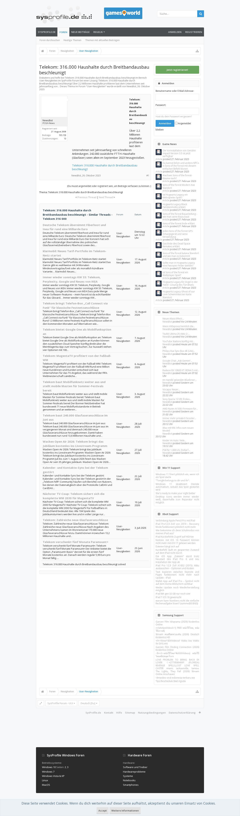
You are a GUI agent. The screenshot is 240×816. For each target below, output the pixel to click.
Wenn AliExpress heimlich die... (179, 326)
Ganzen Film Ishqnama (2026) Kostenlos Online (177, 623)
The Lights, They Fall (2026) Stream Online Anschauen (177, 673)
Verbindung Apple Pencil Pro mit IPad (175, 520)
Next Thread (106, 197)
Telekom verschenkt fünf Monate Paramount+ (75, 542)
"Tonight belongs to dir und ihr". (173, 480)
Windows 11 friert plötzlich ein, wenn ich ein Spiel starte (177, 476)
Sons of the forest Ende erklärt (179, 223)
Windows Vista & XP (53, 776)
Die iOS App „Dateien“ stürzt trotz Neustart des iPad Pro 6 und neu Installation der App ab (177, 559)
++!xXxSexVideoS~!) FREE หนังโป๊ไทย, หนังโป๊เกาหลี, (177, 629)
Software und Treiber (135, 767)
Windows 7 (48, 771)
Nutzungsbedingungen (152, 712)
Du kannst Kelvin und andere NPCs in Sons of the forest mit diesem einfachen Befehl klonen (181, 165)
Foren (63, 32)
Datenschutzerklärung (182, 712)
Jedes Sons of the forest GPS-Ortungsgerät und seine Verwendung (178, 233)
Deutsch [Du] (88, 703)
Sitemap (130, 712)
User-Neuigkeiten (96, 86)
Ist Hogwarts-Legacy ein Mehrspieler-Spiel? (175, 196)
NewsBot (167, 321)
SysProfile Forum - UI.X (60, 703)
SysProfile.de (47, 32)
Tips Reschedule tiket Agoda (171, 681)
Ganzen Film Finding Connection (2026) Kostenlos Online (177, 648)
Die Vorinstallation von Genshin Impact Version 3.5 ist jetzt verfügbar (179, 153)
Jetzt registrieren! (177, 69)
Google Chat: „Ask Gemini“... (177, 360)
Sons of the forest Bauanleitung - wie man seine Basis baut (180, 215)
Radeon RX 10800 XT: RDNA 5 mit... (181, 370)
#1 (147, 175)
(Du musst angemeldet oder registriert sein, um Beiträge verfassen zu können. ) (109, 186)
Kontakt (108, 712)
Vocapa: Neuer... (171, 389)
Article (159, 159)
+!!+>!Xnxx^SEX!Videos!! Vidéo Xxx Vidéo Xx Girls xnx (177, 642)
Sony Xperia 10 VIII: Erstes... (177, 399)
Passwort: (161, 105)
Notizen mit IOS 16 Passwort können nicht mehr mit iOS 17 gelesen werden (177, 541)
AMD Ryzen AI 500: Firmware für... (180, 408)
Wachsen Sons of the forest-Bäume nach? (177, 177)
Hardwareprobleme (134, 771)
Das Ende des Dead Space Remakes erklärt (176, 245)
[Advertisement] (100, 120)
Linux (45, 780)
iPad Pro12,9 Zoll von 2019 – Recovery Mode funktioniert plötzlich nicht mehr (177, 525)
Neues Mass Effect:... (173, 318)
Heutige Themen (72, 40)
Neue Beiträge (80, 32)
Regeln (98, 32)
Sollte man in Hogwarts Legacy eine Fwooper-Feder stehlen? (179, 264)
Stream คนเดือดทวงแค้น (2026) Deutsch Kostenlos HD (177, 636)
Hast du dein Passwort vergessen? (174, 116)
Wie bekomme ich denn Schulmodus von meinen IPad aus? (177, 532)
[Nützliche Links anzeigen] (197, 51)
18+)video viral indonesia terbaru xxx (175, 677)
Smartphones (131, 784)
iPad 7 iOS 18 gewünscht (168, 597)
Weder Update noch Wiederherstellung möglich (177, 589)
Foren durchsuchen (50, 40)
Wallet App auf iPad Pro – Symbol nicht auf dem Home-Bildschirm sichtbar (177, 582)
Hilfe (119, 712)
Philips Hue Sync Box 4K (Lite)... (179, 351)
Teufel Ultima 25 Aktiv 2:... (176, 333)
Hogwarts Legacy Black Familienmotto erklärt (175, 206)
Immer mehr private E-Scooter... (179, 418)
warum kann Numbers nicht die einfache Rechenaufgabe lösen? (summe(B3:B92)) (177, 602)
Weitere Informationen (125, 810)
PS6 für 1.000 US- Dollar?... (176, 450)
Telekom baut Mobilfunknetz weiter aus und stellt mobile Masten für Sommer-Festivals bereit (74, 386)
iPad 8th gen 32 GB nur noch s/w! (173, 593)
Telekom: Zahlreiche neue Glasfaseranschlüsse (75, 520)
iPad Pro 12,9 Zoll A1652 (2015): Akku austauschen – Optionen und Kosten (177, 567)
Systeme (128, 776)
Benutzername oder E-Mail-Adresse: (175, 91)
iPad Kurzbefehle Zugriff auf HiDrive (175, 536)
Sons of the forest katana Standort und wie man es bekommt (181, 255)
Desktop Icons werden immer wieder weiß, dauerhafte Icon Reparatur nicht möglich (177, 499)
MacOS (46, 784)
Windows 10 (49, 767)
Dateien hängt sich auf (167, 546)
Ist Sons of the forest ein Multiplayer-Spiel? (175, 274)
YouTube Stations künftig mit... (178, 341)
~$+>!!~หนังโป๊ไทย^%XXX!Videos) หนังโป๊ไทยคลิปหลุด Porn (177, 655)
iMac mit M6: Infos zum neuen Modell (178, 429)
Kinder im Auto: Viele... (174, 440)
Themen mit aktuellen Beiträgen (102, 40)
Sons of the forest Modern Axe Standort (179, 186)
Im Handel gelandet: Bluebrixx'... (180, 379)
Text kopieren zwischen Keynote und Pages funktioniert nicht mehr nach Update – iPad (177, 574)
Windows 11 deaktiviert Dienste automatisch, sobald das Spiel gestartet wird (177, 486)
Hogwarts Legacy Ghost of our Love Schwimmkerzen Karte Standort (179, 294)
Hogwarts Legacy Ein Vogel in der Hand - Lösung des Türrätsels (180, 283)
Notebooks (129, 780)
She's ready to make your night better (175, 493)
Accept (102, 810)
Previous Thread (86, 197)
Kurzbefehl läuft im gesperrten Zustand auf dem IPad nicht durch (177, 551)
